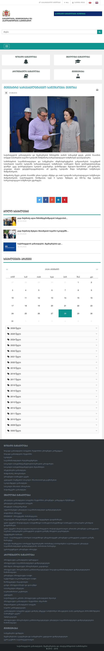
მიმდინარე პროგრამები (15, 473)
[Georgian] (90, 2)
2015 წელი (15, 390)
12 (39, 298)
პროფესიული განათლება (26, 71)
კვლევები (8, 595)
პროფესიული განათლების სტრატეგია (21, 560)
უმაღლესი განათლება (78, 57)
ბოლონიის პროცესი (13, 513)
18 (26, 305)
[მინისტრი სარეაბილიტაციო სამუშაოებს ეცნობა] (52, 121)
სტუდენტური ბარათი (13, 534)
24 (13, 313)
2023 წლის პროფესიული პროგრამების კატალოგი (26, 566)
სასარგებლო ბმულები (50, 2)
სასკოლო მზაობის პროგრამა (17, 486)
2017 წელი (15, 379)
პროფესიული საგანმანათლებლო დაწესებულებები (27, 563)
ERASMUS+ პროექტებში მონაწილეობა (20, 516)
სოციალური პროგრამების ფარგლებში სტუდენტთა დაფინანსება (33, 520)
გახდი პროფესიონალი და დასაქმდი (20, 585)
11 (26, 298)
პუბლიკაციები (10, 617)
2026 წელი (15, 328)
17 (13, 305)
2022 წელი (15, 350)
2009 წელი (15, 424)
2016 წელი (15, 385)
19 (39, 305)
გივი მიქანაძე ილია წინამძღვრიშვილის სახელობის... (42, 218)
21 (65, 305)
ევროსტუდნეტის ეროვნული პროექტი (20, 549)
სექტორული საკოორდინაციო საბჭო (20, 579)
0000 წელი (15, 430)
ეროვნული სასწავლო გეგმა (16, 477)
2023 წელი (15, 345)
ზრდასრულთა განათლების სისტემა (20, 605)
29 (39, 282)
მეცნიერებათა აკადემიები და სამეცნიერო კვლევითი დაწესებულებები (36, 636)
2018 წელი (15, 373)
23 (91, 305)
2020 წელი (15, 362)
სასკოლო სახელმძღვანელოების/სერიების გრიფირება (29, 464)
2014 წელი (15, 396)
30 (52, 282)
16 (91, 298)
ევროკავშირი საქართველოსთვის (19, 640)
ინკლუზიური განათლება (15, 470)
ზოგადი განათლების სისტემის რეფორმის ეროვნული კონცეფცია (33, 451)
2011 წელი (15, 413)
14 (65, 298)
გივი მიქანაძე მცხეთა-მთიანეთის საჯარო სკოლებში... (42, 231)
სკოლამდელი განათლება (15, 483)
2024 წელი (15, 339)
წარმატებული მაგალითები (16, 582)
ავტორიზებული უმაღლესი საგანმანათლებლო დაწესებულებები (32, 510)
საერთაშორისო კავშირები (16, 592)
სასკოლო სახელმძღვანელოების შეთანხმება (24, 467)
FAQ (66, 2)
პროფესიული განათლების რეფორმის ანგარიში (25, 601)
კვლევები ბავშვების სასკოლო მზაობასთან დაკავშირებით (30, 480)
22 (78, 305)
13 (52, 298)
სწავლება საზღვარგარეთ (15, 507)
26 (39, 313)
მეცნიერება (78, 71)
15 (78, 298)
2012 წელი (15, 407)
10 (13, 298)
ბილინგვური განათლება (15, 490)
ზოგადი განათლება (26, 57)
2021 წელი (15, 356)
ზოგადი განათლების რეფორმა (18, 454)
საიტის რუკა (79, 2)
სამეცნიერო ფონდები (14, 633)
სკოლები (8, 457)
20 (52, 305)
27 (13, 282)
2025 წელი (15, 333)
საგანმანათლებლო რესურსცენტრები (21, 460)
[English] (96, 2)
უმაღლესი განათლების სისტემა (18, 503)
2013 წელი (15, 402)
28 (26, 282)
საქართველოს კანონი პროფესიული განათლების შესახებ (30, 598)
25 (26, 313)
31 (65, 282)
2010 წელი (15, 419)
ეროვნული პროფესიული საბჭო (18, 575)
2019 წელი (15, 368)
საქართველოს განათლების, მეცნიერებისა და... (39, 244)
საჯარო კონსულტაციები (15, 608)
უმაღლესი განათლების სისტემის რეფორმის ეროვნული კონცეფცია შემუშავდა (39, 500)
